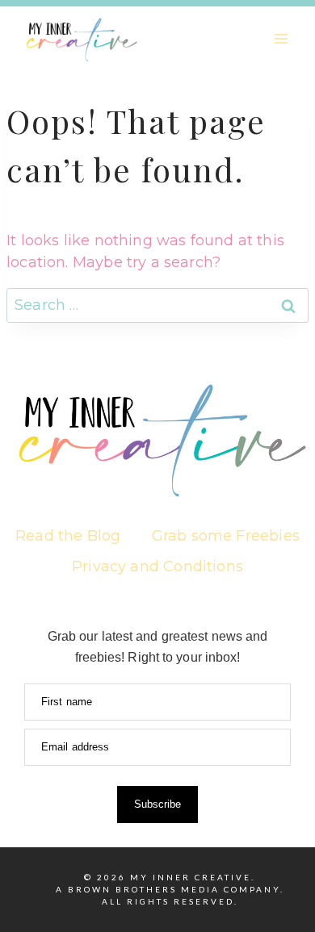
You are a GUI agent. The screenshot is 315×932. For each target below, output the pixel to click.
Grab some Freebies (226, 536)
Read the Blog (67, 536)
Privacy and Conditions (157, 566)
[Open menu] (281, 38)
